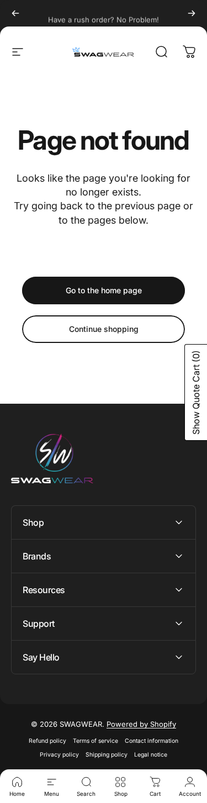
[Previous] (15, 13)
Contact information (151, 740)
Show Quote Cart (195, 392)
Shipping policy (107, 754)
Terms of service (95, 740)
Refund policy (47, 740)
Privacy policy (59, 754)
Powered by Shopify (141, 724)
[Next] (191, 13)
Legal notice (150, 754)
